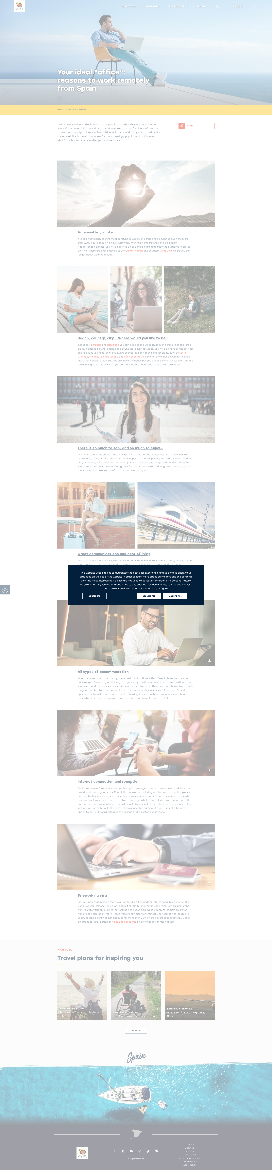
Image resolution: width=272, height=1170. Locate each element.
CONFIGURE (94, 596)
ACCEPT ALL (175, 596)
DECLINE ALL (149, 596)
